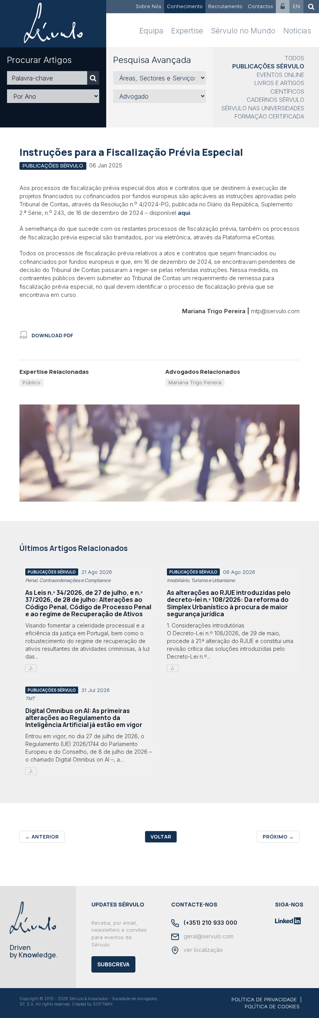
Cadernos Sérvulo (275, 99)
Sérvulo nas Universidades (262, 108)
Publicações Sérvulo (268, 66)
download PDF (52, 335)
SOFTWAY (103, 1004)
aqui (184, 212)
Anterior (42, 836)
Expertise (187, 30)
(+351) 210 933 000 (209, 922)
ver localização (202, 950)
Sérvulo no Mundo (243, 30)
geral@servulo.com (207, 936)
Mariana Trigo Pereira (194, 382)
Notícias (297, 30)
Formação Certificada (269, 116)
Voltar (161, 836)
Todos (294, 58)
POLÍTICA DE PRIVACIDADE (264, 999)
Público (31, 382)
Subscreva (113, 964)
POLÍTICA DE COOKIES (272, 1006)
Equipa (151, 30)
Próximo (278, 836)
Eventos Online (280, 74)
